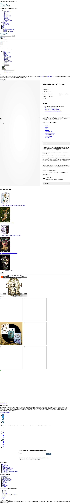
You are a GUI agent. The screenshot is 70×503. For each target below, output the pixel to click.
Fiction (5, 13)
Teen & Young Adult (8, 20)
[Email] (3, 447)
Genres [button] (3, 10)
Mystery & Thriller (7, 16)
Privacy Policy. (49, 76)
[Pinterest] (3, 442)
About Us (4, 464)
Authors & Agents (5, 476)
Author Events (6, 24)
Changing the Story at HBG (7, 469)
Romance (6, 18)
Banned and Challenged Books (7, 468)
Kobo (46, 128)
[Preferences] (1, 38)
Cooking (5, 12)
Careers (5, 30)
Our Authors (6, 23)
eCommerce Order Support (7, 479)
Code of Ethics (4, 493)
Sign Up (49, 453)
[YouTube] (3, 435)
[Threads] (3, 445)
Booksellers (4, 486)
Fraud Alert (4, 496)
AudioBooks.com (49, 131)
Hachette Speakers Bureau (6, 480)
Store (3, 26)
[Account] (1, 43)
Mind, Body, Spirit (7, 15)
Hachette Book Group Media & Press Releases (10, 471)
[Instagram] (3, 433)
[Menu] (1, 3)
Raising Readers (5, 485)
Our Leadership (5, 465)
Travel (5, 21)
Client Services (4, 477)
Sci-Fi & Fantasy (7, 19)
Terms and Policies (3, 488)
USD (3, 41)
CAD (7, 41)
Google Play (47, 137)
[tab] (35, 74)
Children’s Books (7, 11)
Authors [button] (3, 22)
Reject (4, 79)
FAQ (3, 483)
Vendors (3, 484)
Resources (2, 474)
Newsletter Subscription (6, 467)
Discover (3, 25)
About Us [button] (4, 28)
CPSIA (3, 497)
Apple (46, 125)
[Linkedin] (3, 440)
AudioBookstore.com (49, 134)
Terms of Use (4, 490)
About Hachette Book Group (9, 29)
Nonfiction (6, 17)
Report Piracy (4, 495)
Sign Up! (3, 37)
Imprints (3, 27)
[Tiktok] (3, 438)
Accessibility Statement (6, 470)
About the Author (45, 183)
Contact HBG (4, 482)
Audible (46, 127)
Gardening (6, 14)
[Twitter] (3, 431)
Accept (1, 79)
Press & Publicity (5, 472)
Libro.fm (47, 130)
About (1, 462)
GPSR (3, 498)
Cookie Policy (41, 76)
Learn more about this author (5, 412)
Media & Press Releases (8, 31)
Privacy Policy (4, 491)
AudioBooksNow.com (50, 133)
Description (45, 143)
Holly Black (46, 89)
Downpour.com (48, 136)
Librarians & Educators (6, 478)
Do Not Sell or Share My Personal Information (10, 494)
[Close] (1, 119)
